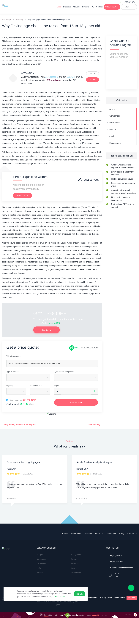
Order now (22, 196)
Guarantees (111, 533)
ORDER (110, 7)
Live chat (131, 598)
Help (92, 74)
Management (115, 143)
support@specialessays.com (121, 567)
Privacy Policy (106, 598)
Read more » (60, 597)
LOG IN (127, 7)
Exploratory (114, 122)
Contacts (99, 7)
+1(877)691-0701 (129, 2)
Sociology (74, 568)
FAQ (92, 7)
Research (74, 563)
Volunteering (94, 424)
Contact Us (132, 533)
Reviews (85, 7)
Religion (74, 559)
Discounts (67, 7)
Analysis (113, 109)
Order (59, 7)
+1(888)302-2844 (116, 561)
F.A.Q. (121, 533)
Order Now (76, 533)
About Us (76, 7)
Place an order (76, 402)
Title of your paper (13, 356)
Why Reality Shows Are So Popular (20, 424)
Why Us (65, 533)
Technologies (76, 572)
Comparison (114, 116)
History (112, 129)
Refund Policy (119, 598)
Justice (112, 136)
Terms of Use (93, 598)
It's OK (79, 594)
